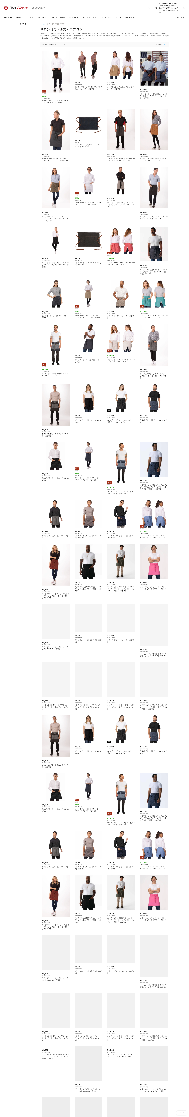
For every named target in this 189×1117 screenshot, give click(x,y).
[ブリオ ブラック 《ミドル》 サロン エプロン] (88, 398)
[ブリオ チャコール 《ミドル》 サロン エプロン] (88, 338)
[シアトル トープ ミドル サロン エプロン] (121, 294)
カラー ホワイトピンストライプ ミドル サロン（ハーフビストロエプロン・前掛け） (55, 265)
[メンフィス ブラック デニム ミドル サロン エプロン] (88, 241)
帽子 (62, 17)
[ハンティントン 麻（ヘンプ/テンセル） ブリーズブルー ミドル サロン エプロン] (121, 679)
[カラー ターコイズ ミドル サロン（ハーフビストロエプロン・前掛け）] (88, 1063)
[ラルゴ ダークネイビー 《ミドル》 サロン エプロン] (121, 514)
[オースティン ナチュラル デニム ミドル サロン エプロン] (121, 65)
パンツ (86, 17)
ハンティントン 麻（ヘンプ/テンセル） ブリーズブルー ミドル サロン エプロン (121, 707)
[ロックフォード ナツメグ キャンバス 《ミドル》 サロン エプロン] (154, 129)
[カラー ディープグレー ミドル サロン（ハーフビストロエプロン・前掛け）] (56, 129)
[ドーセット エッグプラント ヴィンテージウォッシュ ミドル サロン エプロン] (154, 625)
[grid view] (164, 44)
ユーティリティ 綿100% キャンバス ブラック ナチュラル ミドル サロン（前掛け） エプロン (153, 272)
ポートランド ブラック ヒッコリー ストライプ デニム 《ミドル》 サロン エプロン (120, 205)
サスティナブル (107, 17)
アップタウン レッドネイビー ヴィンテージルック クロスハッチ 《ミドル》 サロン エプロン (55, 596)
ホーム (42, 24)
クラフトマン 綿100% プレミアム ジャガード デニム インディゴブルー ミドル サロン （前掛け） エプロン (153, 487)
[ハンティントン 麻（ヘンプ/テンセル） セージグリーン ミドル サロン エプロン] (56, 679)
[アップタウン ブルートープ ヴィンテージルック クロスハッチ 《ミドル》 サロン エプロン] (56, 187)
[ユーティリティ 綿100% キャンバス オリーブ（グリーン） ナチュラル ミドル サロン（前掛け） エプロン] (121, 561)
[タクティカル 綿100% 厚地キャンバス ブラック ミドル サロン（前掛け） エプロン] (88, 561)
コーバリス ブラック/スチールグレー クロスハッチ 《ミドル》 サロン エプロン (153, 376)
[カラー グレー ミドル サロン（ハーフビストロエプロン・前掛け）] (56, 621)
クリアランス (130, 17)
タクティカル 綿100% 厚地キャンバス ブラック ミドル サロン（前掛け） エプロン (88, 589)
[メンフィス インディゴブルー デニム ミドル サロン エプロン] (88, 122)
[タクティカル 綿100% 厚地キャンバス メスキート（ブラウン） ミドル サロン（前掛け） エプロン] (154, 679)
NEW (18, 17)
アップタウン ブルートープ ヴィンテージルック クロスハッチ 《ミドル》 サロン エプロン (55, 219)
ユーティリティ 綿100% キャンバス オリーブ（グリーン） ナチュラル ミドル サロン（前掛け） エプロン (121, 589)
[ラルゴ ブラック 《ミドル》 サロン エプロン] (56, 456)
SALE (118, 17)
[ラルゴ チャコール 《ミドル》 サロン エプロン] (56, 294)
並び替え (44, 44)
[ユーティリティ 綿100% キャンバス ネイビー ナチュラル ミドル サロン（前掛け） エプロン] (56, 1063)
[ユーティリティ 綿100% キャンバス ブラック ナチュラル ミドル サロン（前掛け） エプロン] (154, 244)
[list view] (167, 44)
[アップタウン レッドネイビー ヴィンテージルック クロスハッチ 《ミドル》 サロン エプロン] (56, 565)
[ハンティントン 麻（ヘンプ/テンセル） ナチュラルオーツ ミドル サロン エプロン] (88, 679)
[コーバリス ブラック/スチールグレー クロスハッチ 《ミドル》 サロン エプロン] (154, 345)
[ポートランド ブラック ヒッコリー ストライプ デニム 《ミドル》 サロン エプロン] (121, 180)
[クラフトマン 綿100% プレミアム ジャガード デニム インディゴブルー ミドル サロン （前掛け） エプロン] (154, 459)
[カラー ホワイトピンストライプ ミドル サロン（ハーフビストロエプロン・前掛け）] (56, 241)
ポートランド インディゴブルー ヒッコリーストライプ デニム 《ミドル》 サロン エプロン (154, 96)
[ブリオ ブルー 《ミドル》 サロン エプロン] (88, 618)
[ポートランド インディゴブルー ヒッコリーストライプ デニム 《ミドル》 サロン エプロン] (154, 68)
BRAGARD (8, 17)
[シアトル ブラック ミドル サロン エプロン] (56, 514)
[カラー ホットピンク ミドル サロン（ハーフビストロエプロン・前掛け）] (154, 561)
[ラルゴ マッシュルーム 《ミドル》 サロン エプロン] (88, 514)
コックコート (41, 17)
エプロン (28, 17)
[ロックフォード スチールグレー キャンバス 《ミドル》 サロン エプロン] (154, 187)
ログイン (180, 17)
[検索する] (149, 8)
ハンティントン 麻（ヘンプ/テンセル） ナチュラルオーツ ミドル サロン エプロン (88, 707)
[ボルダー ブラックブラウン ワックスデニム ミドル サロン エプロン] (88, 65)
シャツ (53, 17)
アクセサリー (73, 17)
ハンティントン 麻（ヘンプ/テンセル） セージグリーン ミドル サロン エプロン (55, 707)
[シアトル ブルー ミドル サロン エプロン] (121, 618)
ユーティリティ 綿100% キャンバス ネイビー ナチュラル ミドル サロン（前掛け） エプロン (55, 1091)
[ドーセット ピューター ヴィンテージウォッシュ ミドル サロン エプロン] (121, 129)
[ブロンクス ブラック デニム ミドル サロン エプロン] (56, 405)
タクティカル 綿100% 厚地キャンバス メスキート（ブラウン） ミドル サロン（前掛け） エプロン (154, 707)
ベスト (95, 17)
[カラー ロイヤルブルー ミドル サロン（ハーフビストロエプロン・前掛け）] (154, 1063)
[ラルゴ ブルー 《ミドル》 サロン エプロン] (154, 398)
